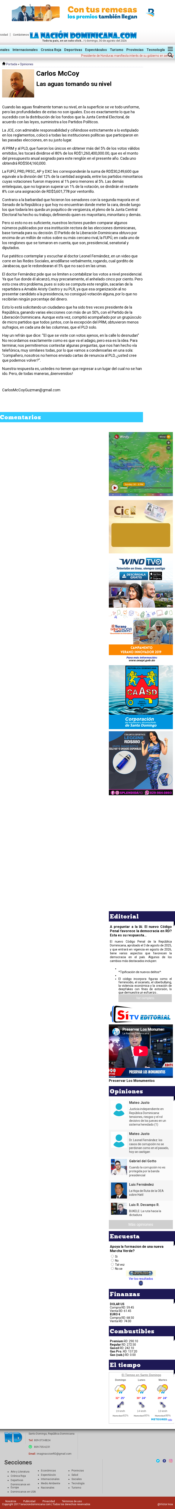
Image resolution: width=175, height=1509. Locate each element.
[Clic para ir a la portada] (13, 1437)
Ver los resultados (141, 1278)
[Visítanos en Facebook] (164, 1461)
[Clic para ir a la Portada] (84, 37)
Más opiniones (140, 1224)
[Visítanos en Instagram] (170, 1461)
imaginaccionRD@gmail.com (54, 1453)
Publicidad (29, 1501)
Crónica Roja (18, 1475)
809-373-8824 (42, 1440)
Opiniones (26, 64)
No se (118, 1268)
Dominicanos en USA (23, 1491)
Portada (11, 64)
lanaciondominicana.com (35, 1504)
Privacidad (48, 1501)
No (117, 1260)
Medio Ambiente (50, 1483)
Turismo (116, 50)
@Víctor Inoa (165, 1504)
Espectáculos (96, 50)
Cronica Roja (51, 50)
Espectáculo (48, 1474)
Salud (74, 1474)
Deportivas (73, 50)
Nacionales (47, 1487)
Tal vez (120, 1264)
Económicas (48, 1470)
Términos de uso (72, 1501)
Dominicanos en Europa (20, 1486)
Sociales (76, 1479)
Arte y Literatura (20, 1471)
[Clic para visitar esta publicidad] (87, 12)
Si (116, 1256)
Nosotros (10, 1501)
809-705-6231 (42, 1446)
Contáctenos (21, 34)
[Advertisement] (141, 826)
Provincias (135, 50)
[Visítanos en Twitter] (158, 1461)
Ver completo (145, 998)
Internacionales (25, 50)
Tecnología (156, 50)
